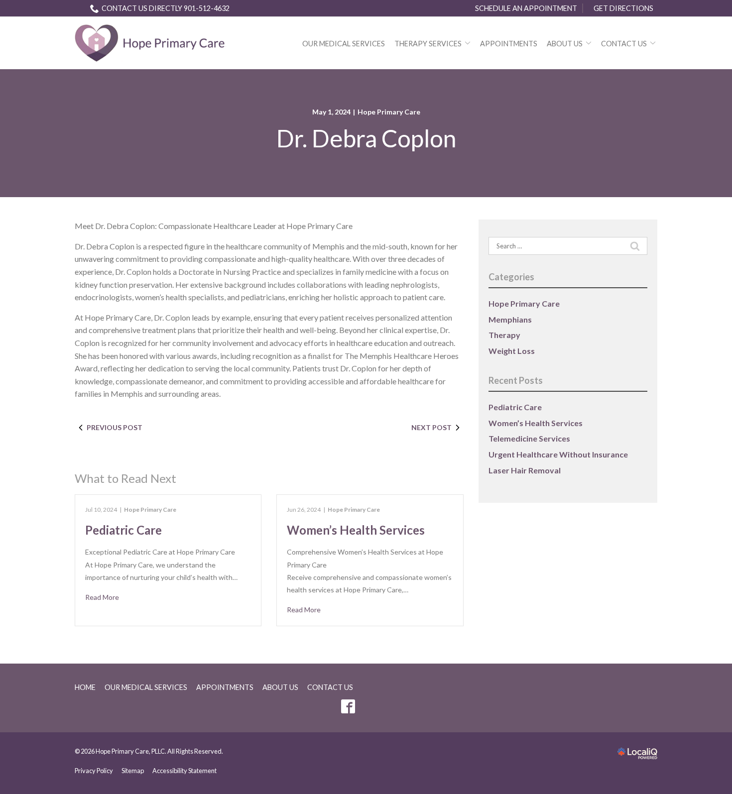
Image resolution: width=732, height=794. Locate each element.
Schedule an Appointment (526, 8)
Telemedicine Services (529, 438)
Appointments (508, 43)
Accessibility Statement (184, 771)
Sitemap (133, 771)
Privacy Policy (94, 771)
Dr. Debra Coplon (366, 138)
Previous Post (114, 427)
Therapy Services (428, 43)
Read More (102, 597)
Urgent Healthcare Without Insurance (558, 454)
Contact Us (624, 43)
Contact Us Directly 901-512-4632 (166, 8)
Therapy (504, 335)
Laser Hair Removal (524, 470)
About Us (565, 43)
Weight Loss (511, 350)
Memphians (510, 319)
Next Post (431, 427)
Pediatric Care (123, 530)
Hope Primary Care (389, 112)
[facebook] (348, 706)
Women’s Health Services (356, 530)
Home (85, 687)
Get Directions (623, 8)
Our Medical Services (343, 43)
